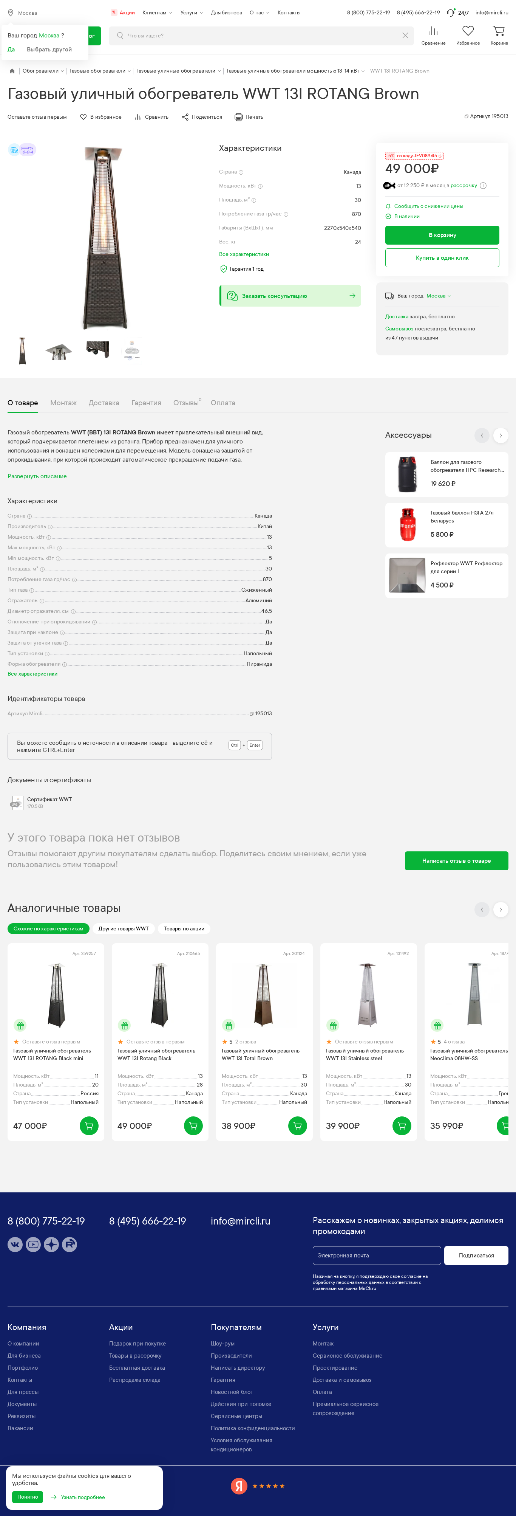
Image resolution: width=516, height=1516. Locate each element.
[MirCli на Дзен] (51, 1244)
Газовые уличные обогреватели (175, 71)
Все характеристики (244, 254)
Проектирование (335, 1367)
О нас (257, 12)
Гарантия (223, 1379)
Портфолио (23, 1367)
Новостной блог (232, 1392)
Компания (27, 1327)
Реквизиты (22, 1416)
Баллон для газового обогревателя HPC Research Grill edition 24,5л (466, 466)
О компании (23, 1343)
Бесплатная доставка (137, 1367)
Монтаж (323, 1343)
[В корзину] (89, 1125)
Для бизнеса (227, 12)
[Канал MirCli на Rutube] (69, 1244)
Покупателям (236, 1327)
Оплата (322, 1392)
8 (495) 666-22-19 (418, 12)
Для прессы (23, 1392)
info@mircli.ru (492, 12)
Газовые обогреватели (97, 71)
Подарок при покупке (137, 1343)
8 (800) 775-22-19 (368, 12)
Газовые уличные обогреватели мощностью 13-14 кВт (293, 71)
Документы (22, 1404)
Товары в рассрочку (135, 1355)
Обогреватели (41, 71)
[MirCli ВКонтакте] (15, 1244)
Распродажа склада (135, 1379)
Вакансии (20, 1428)
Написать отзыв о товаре (456, 860)
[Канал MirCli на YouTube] (33, 1244)
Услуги (189, 12)
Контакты (289, 12)
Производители (231, 1355)
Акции (123, 12)
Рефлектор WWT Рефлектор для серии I (466, 567)
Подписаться (476, 1255)
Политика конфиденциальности (253, 1428)
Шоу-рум (223, 1343)
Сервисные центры (236, 1416)
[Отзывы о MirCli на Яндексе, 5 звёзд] (258, 1486)
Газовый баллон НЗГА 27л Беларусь (462, 517)
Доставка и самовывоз (342, 1379)
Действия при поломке (241, 1404)
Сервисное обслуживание (347, 1355)
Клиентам (154, 12)
